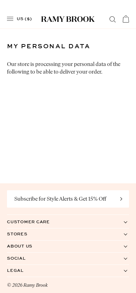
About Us (27, 246)
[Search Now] (112, 19)
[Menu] (10, 19)
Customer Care (35, 221)
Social (23, 258)
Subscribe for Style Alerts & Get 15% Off (60, 198)
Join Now (121, 199)
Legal (22, 270)
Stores (24, 233)
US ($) (24, 18)
